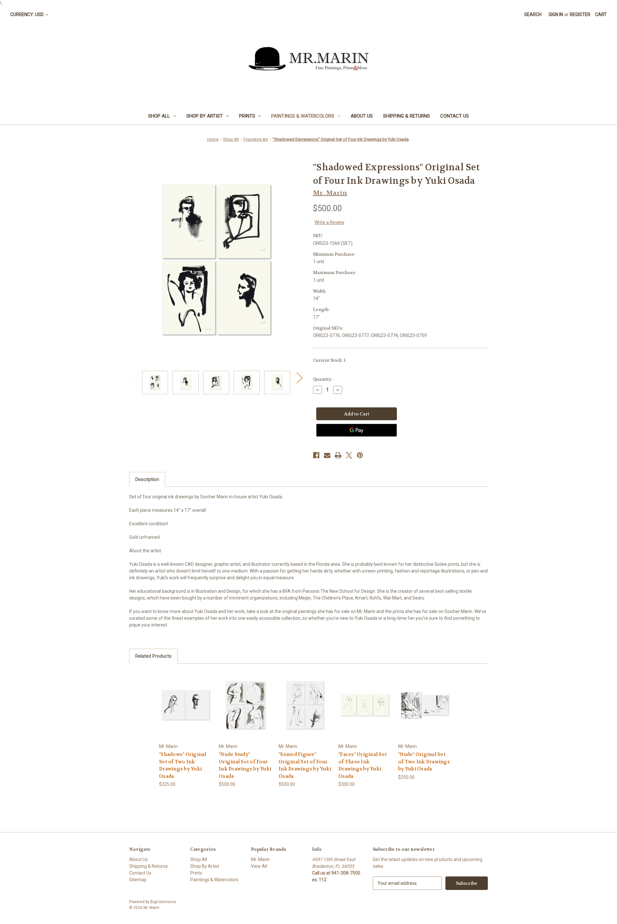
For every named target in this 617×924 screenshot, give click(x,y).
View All (259, 866)
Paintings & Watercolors (302, 116)
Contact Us (454, 116)
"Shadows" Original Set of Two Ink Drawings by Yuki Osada (182, 765)
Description (147, 479)
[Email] (327, 455)
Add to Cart (185, 710)
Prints (247, 116)
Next (299, 377)
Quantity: (322, 379)
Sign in (556, 14)
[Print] (338, 455)
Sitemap (138, 879)
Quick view (185, 699)
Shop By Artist (204, 116)
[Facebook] (316, 455)
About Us (362, 116)
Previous (134, 377)
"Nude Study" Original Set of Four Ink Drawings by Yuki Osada (245, 765)
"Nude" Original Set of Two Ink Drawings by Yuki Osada (424, 761)
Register (580, 14)
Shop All (159, 116)
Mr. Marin (260, 859)
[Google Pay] (356, 430)
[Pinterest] (360, 455)
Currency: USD (27, 14)
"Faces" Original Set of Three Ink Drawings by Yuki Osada (362, 765)
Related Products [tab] (153, 656)
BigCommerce (163, 902)
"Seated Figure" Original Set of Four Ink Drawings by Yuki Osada (305, 765)
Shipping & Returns (406, 116)
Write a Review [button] (329, 222)
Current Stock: (329, 360)
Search (532, 14)
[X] (349, 455)
